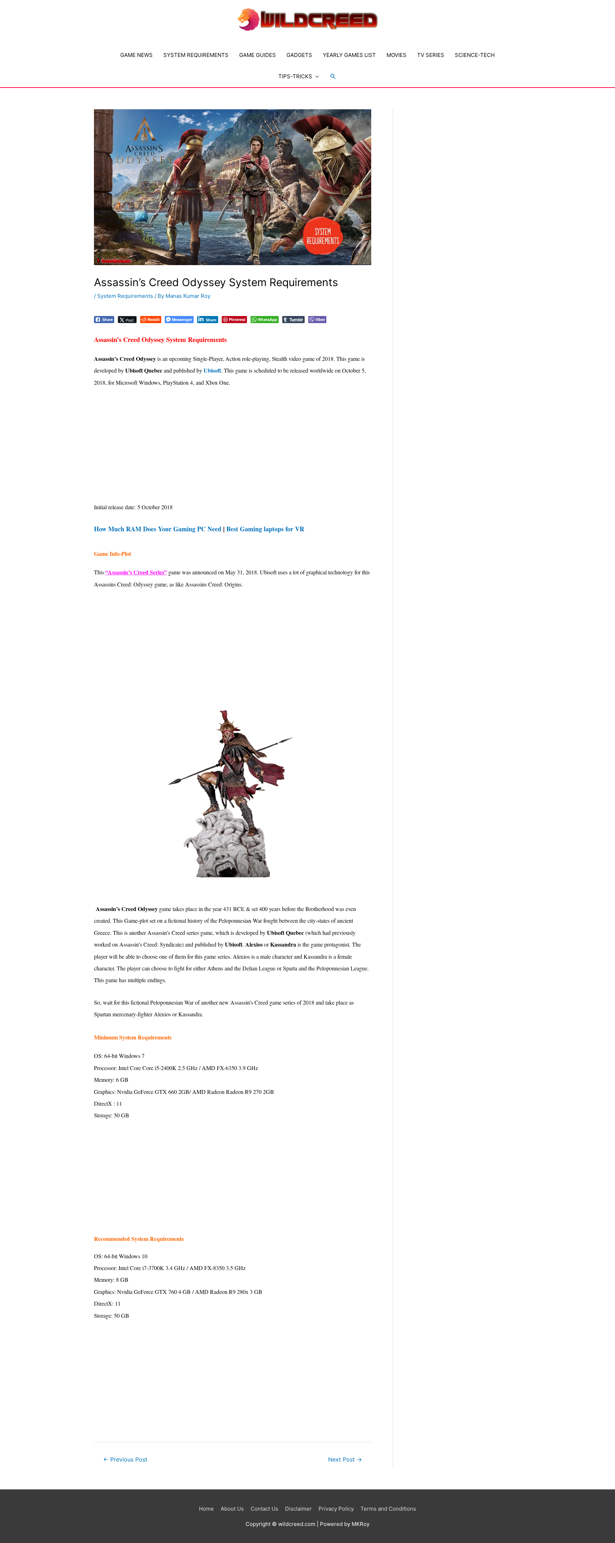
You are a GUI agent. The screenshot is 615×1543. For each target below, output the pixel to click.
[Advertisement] (232, 448)
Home (206, 1508)
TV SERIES (430, 55)
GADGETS (299, 55)
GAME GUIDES (257, 55)
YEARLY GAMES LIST (349, 55)
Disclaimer (298, 1508)
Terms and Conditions (388, 1508)
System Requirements (125, 296)
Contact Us (264, 1508)
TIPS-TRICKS (295, 76)
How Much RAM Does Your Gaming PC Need (157, 528)
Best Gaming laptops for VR (265, 528)
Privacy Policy (336, 1508)
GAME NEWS (136, 55)
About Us (232, 1508)
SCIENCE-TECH (475, 55)
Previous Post (125, 1459)
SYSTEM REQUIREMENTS (195, 55)
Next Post (345, 1459)
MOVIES (396, 55)
